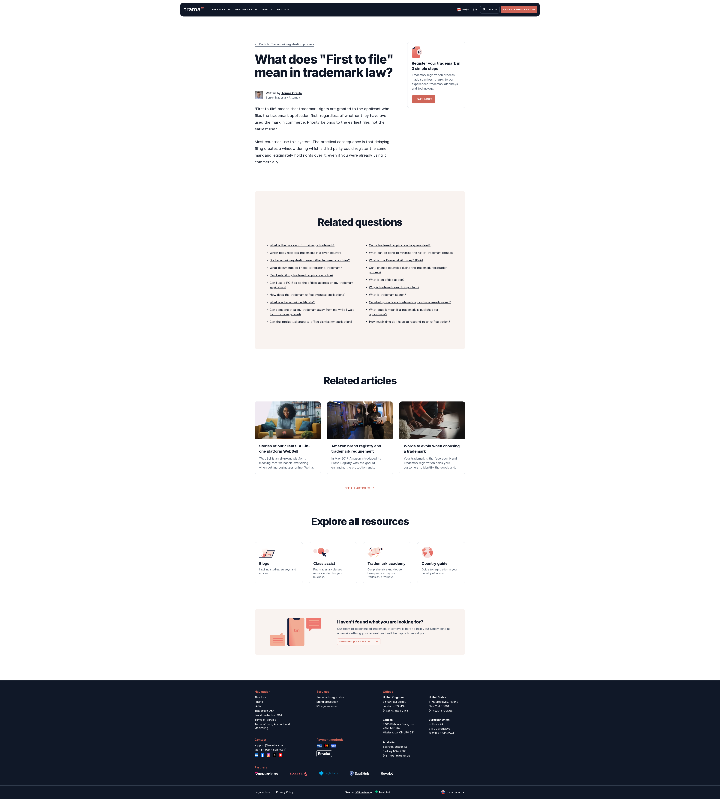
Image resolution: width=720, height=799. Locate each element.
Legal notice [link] (262, 792)
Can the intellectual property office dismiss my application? (311, 322)
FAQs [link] (258, 706)
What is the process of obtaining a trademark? (302, 245)
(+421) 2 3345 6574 (441, 733)
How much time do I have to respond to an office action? (409, 322)
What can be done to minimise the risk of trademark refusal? (411, 253)
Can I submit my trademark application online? (301, 275)
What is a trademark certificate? (292, 302)
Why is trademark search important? (394, 287)
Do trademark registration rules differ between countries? (310, 260)
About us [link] (260, 697)
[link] (436, 75)
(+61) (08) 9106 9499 (396, 755)
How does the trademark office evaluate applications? (308, 295)
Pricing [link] (259, 701)
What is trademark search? (387, 295)
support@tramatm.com (269, 745)
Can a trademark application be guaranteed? (399, 245)
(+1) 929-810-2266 (441, 710)
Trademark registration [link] (330, 697)
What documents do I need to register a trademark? (306, 268)
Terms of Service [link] (265, 719)
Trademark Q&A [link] (264, 710)
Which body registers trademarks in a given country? (306, 253)
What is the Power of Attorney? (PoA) (396, 260)
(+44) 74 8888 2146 (395, 710)
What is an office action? (386, 280)
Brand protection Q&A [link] (268, 715)
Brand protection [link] (327, 701)
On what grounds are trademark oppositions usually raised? (410, 302)
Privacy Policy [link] (285, 792)
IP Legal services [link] (327, 706)
